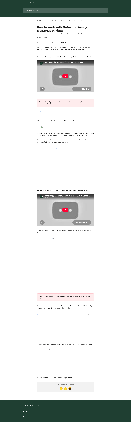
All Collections (41, 21)
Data (48, 21)
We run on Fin (28, 417)
